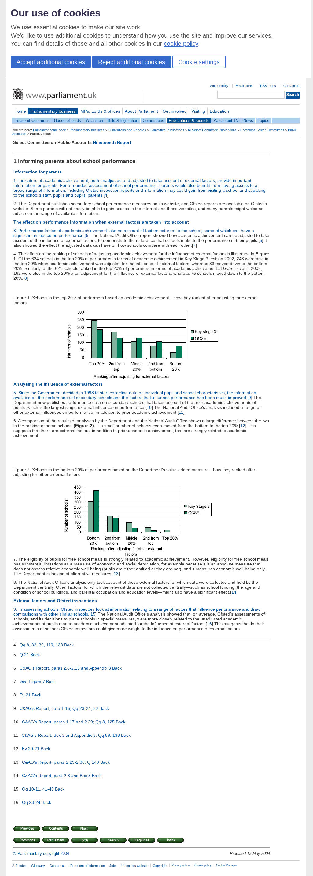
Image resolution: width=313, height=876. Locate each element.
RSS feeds (268, 86)
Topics (263, 120)
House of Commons (32, 120)
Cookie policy (203, 865)
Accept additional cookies (51, 62)
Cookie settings (199, 62)
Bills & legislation (123, 120)
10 (149, 407)
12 (242, 425)
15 (92, 614)
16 (209, 623)
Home (20, 111)
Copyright (160, 865)
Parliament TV (226, 120)
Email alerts (244, 86)
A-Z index (19, 865)
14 (233, 592)
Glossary (38, 865)
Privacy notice (181, 865)
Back (69, 644)
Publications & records (189, 120)
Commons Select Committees (262, 130)
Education (219, 111)
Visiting (198, 111)
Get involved (175, 111)
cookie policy (181, 43)
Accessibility (219, 86)
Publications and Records (127, 130)
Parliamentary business (53, 111)
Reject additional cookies (131, 62)
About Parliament (141, 111)
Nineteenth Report (112, 142)
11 (181, 412)
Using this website (134, 865)
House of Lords (67, 120)
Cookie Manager (226, 865)
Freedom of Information (87, 865)
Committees (153, 120)
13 (116, 573)
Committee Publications (167, 130)
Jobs (113, 865)
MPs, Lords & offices (100, 111)
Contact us (291, 86)
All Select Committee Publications (212, 130)
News (248, 120)
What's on (94, 120)
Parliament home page (49, 130)
